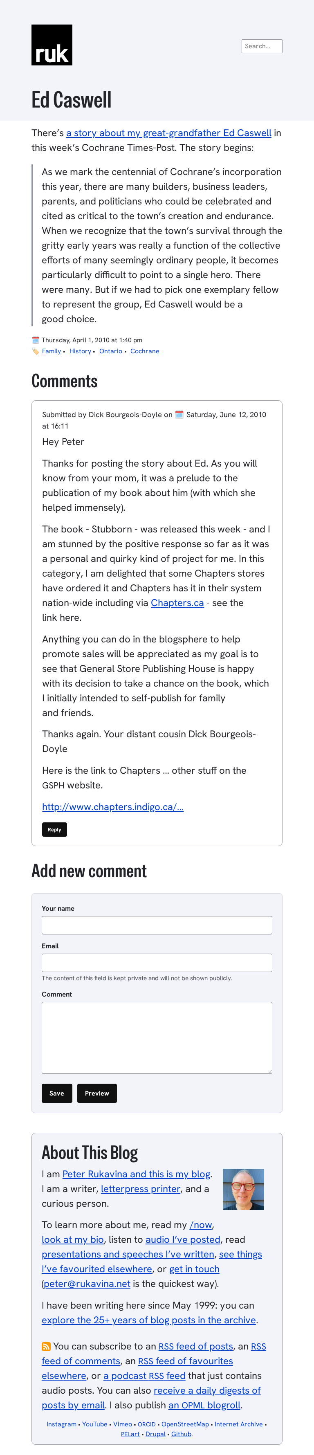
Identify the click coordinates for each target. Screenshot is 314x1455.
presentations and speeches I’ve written (128, 1254)
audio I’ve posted (183, 1239)
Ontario (110, 351)
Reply (54, 829)
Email (50, 945)
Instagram (61, 1424)
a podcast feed (144, 1375)
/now (201, 1224)
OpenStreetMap (185, 1424)
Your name (58, 908)
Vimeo (122, 1424)
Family (51, 351)
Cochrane (144, 351)
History (80, 351)
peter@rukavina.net (87, 1283)
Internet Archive (239, 1424)
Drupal (156, 1434)
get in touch (194, 1268)
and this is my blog (136, 1174)
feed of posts (196, 1346)
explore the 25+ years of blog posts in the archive (149, 1320)
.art (130, 1434)
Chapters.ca (177, 602)
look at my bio (73, 1239)
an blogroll (204, 1405)
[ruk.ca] (157, 45)
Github (181, 1434)
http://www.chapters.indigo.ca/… (113, 806)
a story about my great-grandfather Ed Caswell (168, 132)
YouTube (95, 1424)
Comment (57, 994)
